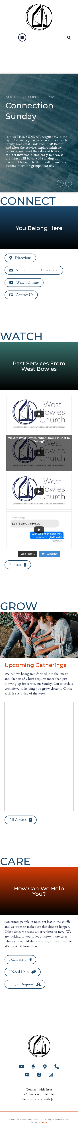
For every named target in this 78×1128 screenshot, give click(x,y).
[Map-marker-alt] (45, 1067)
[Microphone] (33, 1067)
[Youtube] (21, 1067)
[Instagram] (51, 1075)
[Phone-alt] (57, 1067)
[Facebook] (39, 1075)
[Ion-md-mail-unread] (27, 1075)
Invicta (44, 1122)
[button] (22, 37)
